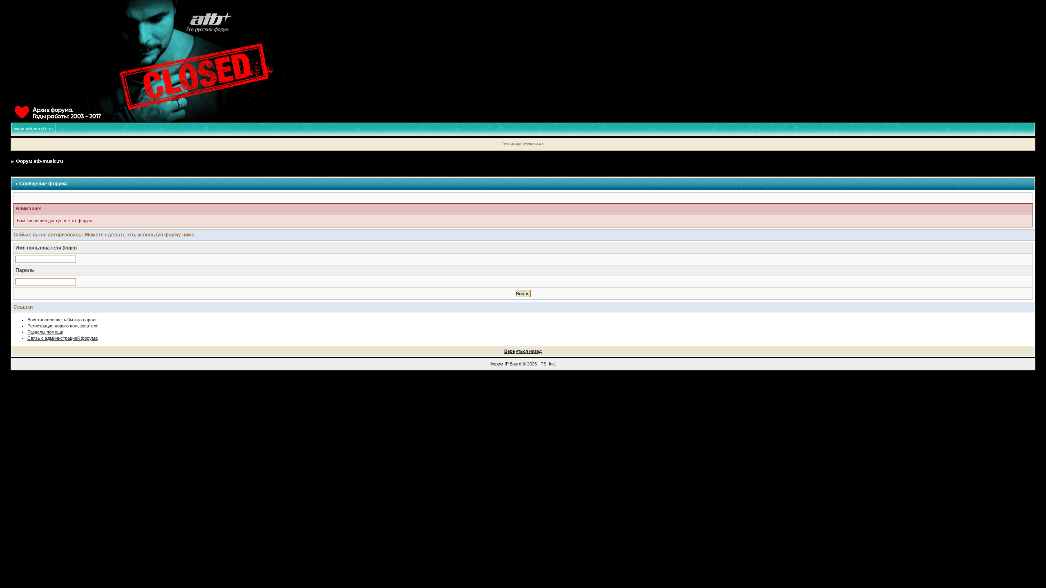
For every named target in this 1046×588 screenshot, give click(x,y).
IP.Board (513, 363)
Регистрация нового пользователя (62, 325)
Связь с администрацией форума (62, 338)
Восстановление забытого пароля (62, 319)
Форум (496, 363)
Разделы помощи (45, 332)
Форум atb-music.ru (39, 161)
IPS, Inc (547, 363)
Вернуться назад (523, 351)
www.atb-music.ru (33, 129)
